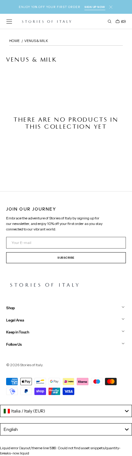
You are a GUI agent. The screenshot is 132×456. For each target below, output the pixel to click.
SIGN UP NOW (94, 7)
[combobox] (66, 411)
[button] (9, 21)
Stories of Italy (31, 365)
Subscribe (66, 257)
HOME (14, 41)
